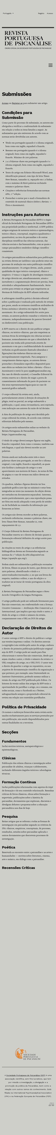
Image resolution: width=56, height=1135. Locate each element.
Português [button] (7, 13)
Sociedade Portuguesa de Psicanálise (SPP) (25, 1075)
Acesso (5, 103)
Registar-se (17, 103)
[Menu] (50, 65)
